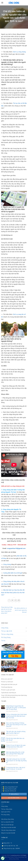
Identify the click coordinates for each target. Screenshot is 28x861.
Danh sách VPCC (5, 812)
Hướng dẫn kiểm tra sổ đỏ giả (12, 573)
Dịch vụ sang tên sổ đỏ (7, 822)
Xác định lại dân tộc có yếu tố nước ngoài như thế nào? (20, 610)
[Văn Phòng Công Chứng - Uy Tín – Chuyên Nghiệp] (14, 2)
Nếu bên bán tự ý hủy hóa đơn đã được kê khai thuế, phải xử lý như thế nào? (12, 592)
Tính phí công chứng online (8, 830)
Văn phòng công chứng (7, 819)
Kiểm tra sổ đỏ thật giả (7, 824)
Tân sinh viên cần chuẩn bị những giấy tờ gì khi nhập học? (15, 732)
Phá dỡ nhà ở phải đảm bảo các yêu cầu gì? (15, 739)
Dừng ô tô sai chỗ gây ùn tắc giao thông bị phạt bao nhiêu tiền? (16, 746)
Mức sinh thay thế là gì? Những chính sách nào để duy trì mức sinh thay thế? (16, 724)
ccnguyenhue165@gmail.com (16, 548)
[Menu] (2, 3)
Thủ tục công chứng (7, 634)
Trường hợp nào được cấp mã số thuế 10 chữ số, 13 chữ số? (15, 768)
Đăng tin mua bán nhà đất (8, 833)
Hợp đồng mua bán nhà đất (8, 827)
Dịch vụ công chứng (19, 52)
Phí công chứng (14, 797)
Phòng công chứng (19, 857)
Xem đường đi (14, 794)
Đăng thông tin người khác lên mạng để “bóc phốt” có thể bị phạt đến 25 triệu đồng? (16, 707)
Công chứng (7, 564)
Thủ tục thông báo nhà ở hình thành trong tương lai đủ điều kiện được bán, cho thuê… (16, 716)
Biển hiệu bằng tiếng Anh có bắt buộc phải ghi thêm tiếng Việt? (15, 753)
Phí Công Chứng (5, 637)
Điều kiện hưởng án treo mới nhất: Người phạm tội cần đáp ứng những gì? (16, 760)
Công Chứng (10, 857)
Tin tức (14, 9)
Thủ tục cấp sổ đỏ (6, 631)
